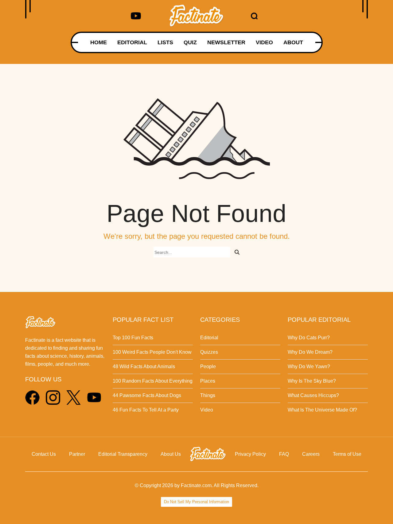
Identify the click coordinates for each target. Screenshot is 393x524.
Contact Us (44, 454)
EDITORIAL (132, 42)
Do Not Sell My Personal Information (196, 501)
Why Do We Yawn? (309, 366)
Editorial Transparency (122, 454)
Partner (77, 454)
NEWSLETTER (226, 42)
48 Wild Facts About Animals (144, 366)
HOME (98, 42)
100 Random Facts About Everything (153, 381)
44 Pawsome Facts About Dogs (147, 395)
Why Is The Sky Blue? (312, 381)
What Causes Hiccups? (313, 395)
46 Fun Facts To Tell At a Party (146, 409)
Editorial (209, 337)
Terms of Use (347, 454)
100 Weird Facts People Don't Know (152, 352)
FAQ (284, 454)
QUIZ (190, 42)
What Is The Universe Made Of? (322, 409)
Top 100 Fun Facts (133, 337)
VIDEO (264, 42)
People (208, 366)
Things (207, 395)
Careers (311, 454)
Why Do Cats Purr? (309, 337)
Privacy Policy (250, 454)
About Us (171, 454)
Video (206, 409)
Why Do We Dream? (310, 352)
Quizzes (209, 352)
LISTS (165, 42)
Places (207, 381)
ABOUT (293, 42)
